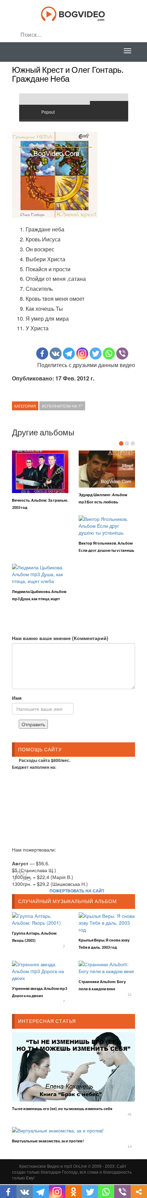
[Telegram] (69, 353)
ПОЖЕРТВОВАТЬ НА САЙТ (77, 891)
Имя (17, 697)
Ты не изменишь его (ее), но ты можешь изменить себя (62, 1108)
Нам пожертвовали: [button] (34, 849)
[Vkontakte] (56, 353)
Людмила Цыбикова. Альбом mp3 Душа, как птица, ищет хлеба (39, 598)
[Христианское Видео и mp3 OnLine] (74, 13)
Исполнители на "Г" (62, 406)
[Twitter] (96, 353)
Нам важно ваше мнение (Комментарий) (60, 638)
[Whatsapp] (109, 353)
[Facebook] (42, 353)
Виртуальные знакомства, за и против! (48, 1141)
